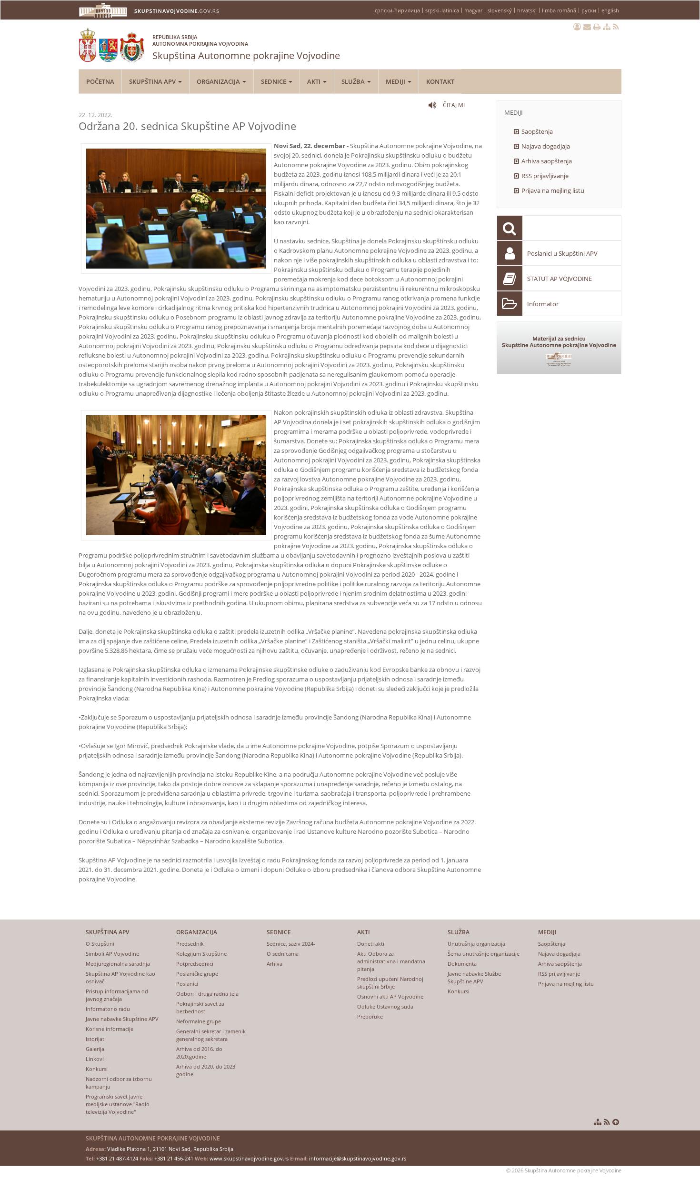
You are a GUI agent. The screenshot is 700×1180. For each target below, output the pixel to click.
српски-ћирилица (397, 10)
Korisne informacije (109, 1028)
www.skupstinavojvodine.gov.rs (249, 1158)
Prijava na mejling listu (552, 190)
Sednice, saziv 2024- (291, 943)
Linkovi (95, 1058)
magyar (473, 10)
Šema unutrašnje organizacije (484, 953)
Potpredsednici (194, 963)
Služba (353, 81)
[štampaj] (596, 26)
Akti (314, 81)
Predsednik (190, 943)
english (610, 10)
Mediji (396, 81)
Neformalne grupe (198, 1021)
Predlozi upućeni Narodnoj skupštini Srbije (390, 982)
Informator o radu (108, 1008)
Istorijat (95, 1038)
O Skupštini (100, 943)
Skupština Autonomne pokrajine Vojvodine (246, 47)
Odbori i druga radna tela (207, 993)
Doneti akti (370, 943)
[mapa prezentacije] (606, 26)
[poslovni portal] (577, 26)
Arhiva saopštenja (546, 161)
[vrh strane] (615, 1122)
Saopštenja (537, 131)
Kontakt (440, 81)
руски (588, 10)
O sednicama (283, 953)
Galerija (95, 1048)
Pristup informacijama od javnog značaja (117, 995)
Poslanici (187, 983)
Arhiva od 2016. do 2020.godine (199, 1052)
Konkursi (97, 1068)
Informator (543, 304)
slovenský (500, 10)
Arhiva (274, 963)
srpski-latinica (442, 10)
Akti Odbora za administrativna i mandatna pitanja (391, 961)
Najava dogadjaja (545, 146)
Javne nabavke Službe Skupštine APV (474, 977)
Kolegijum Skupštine (201, 953)
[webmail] (587, 26)
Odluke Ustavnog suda (385, 1006)
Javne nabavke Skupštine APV (122, 1018)
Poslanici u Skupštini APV (562, 253)
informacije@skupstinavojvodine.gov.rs (357, 1158)
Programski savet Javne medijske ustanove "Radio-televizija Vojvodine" (118, 1104)
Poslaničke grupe (197, 973)
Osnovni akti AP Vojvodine (390, 996)
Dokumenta (462, 963)
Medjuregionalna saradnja (118, 963)
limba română (559, 10)
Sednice (274, 81)
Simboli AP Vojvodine (112, 953)
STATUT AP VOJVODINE (559, 278)
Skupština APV (153, 81)
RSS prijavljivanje (545, 175)
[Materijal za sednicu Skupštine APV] (559, 347)
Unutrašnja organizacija (476, 943)
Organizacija (219, 81)
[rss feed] (616, 26)
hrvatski (527, 10)
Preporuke (370, 1016)
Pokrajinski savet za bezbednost (200, 1007)
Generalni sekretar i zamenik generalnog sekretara (211, 1035)
